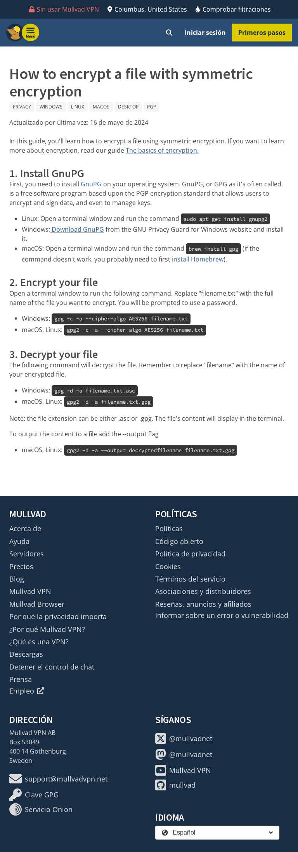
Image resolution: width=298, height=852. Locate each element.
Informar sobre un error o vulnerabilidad (221, 615)
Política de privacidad (190, 553)
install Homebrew (198, 259)
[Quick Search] (169, 32)
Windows (51, 106)
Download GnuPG (77, 229)
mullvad (182, 785)
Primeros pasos (262, 32)
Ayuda (19, 541)
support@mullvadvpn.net (66, 778)
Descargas (26, 654)
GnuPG (91, 184)
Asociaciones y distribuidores (203, 591)
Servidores (26, 553)
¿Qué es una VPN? (39, 641)
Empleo (21, 690)
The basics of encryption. (162, 150)
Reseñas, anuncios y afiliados (203, 604)
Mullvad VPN (30, 591)
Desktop (128, 106)
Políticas (169, 528)
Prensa (20, 679)
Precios (21, 566)
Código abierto (179, 541)
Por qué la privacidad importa (58, 616)
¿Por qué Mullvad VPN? (47, 629)
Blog (16, 578)
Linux (77, 106)
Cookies (168, 566)
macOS (101, 106)
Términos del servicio (190, 578)
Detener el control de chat (51, 666)
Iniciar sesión (205, 32)
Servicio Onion (49, 809)
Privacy (22, 106)
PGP (151, 106)
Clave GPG (42, 794)
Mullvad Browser (36, 604)
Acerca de (25, 528)
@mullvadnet (190, 738)
